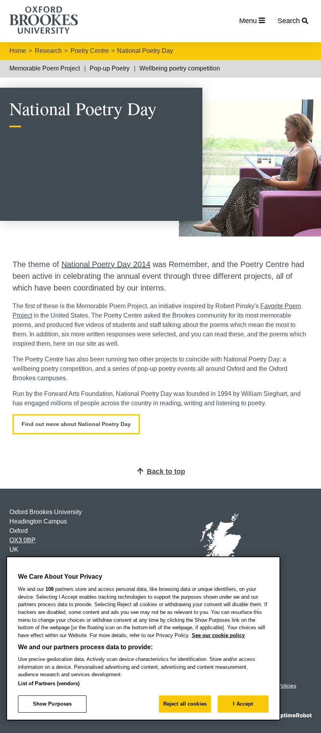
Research (48, 50)
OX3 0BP (22, 540)
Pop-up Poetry (110, 68)
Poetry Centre (89, 50)
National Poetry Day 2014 (105, 264)
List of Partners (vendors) (48, 683)
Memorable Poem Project (44, 68)
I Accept (243, 704)
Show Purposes (52, 704)
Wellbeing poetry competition (179, 68)
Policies (287, 685)
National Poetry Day (145, 50)
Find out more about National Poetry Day (76, 424)
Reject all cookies (185, 704)
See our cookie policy (218, 635)
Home (17, 50)
